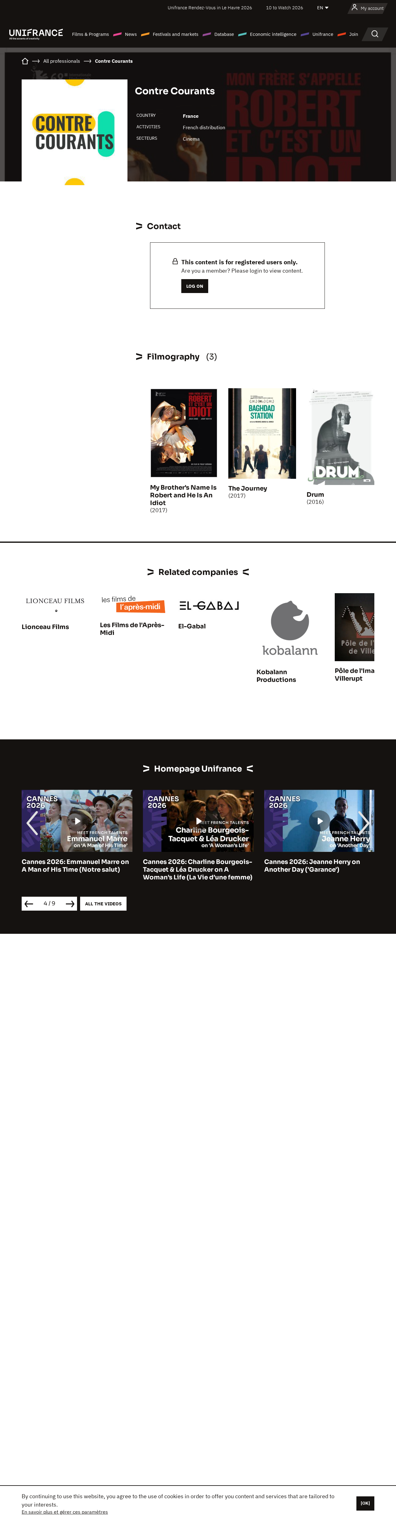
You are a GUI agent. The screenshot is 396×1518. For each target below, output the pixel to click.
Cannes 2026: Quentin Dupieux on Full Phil (318, 866)
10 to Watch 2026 (284, 8)
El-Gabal (192, 626)
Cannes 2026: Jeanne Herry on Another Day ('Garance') (191, 866)
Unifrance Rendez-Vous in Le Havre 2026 (210, 8)
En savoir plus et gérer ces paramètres (65, 1512)
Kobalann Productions (276, 676)
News (131, 34)
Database (224, 34)
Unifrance (322, 34)
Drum (315, 495)
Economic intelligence (273, 34)
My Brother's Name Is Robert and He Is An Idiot (183, 495)
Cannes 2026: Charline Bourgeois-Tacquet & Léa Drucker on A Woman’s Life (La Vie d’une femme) (76, 869)
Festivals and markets (175, 34)
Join (353, 34)
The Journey (247, 488)
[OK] (365, 1503)
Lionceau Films (45, 627)
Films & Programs (90, 34)
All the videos (103, 904)
